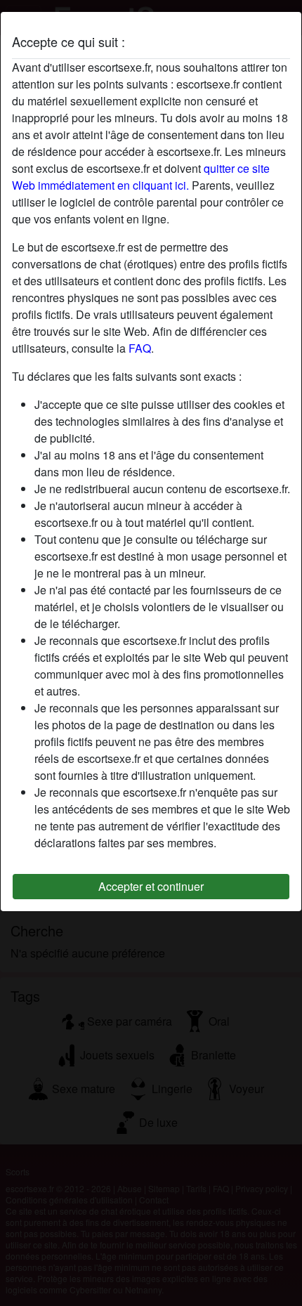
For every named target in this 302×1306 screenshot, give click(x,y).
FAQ (140, 348)
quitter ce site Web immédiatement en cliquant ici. (141, 176)
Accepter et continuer (151, 886)
